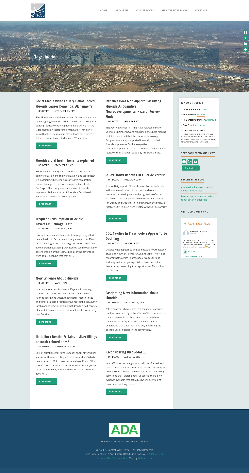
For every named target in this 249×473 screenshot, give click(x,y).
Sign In (203, 109)
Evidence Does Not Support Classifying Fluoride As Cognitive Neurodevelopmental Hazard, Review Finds (133, 108)
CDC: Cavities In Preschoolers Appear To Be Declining (136, 236)
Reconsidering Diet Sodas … (126, 352)
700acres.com (145, 458)
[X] (245, 38)
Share (201, 256)
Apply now (200, 125)
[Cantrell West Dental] (38, 10)
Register (201, 114)
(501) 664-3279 (156, 454)
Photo (191, 251)
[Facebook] (245, 32)
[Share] (245, 50)
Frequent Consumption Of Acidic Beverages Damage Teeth (59, 221)
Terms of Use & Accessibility (112, 458)
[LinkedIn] (245, 44)
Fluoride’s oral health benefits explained (65, 160)
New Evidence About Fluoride (57, 278)
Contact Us (190, 167)
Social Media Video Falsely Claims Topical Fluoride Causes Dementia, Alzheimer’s (65, 103)
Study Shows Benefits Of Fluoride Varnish (136, 174)
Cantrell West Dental (198, 232)
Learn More (210, 120)
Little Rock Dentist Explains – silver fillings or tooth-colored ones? (66, 339)
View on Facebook (190, 256)
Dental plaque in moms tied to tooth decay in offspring (197, 198)
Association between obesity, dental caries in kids (197, 189)
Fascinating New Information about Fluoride (132, 295)
